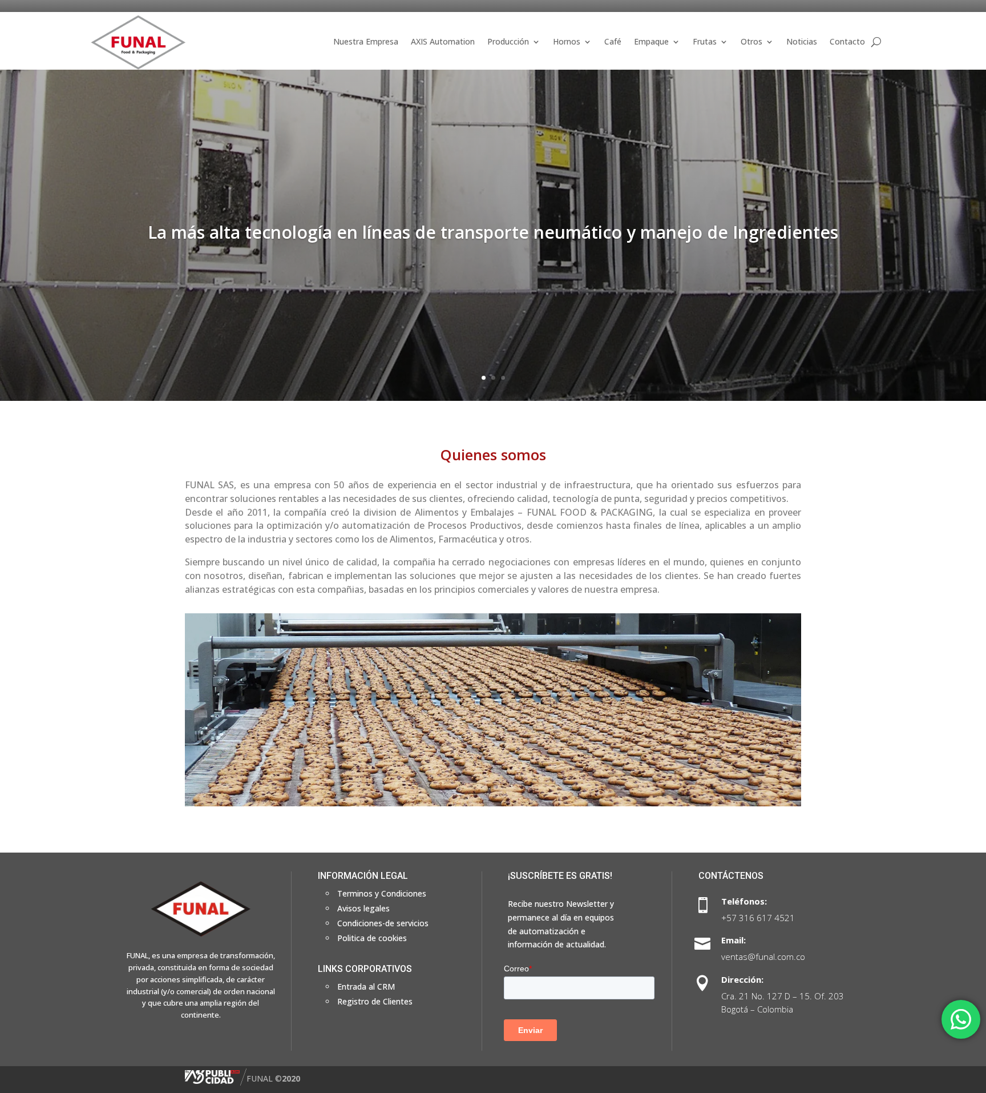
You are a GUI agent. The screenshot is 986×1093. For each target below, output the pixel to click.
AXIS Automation (443, 41)
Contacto (847, 41)
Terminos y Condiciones (381, 893)
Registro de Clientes (375, 1001)
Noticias (801, 41)
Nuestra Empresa (365, 41)
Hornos (566, 41)
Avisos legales (363, 908)
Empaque (651, 41)
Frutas (705, 41)
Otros (751, 41)
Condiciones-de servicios (383, 923)
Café (612, 41)
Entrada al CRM (366, 986)
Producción (508, 41)
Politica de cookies (372, 938)
